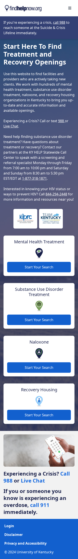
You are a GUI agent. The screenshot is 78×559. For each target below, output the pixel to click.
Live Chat (10, 126)
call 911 (39, 504)
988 (61, 121)
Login (9, 525)
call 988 (59, 22)
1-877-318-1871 (34, 178)
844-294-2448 (56, 194)
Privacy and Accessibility (25, 543)
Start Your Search (39, 267)
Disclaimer (13, 534)
